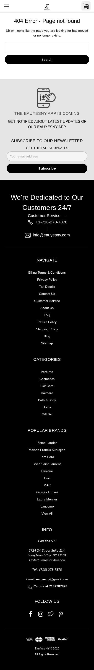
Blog (47, 336)
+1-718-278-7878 (51, 222)
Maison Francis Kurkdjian (47, 450)
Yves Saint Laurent (47, 464)
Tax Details (47, 286)
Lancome (47, 506)
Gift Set (47, 414)
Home (47, 407)
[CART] (86, 5)
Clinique (47, 471)
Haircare (47, 393)
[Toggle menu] (6, 6)
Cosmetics (47, 379)
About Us (47, 308)
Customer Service (47, 301)
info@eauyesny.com (51, 235)
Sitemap (47, 343)
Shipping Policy (47, 329)
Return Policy (47, 322)
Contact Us (47, 294)
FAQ (47, 315)
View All (47, 513)
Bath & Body (47, 400)
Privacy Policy (47, 279)
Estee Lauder (47, 443)
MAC (47, 485)
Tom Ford (47, 457)
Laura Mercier (47, 499)
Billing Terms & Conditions (47, 272)
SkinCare (47, 386)
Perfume (47, 372)
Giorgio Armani (47, 492)
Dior (47, 478)
